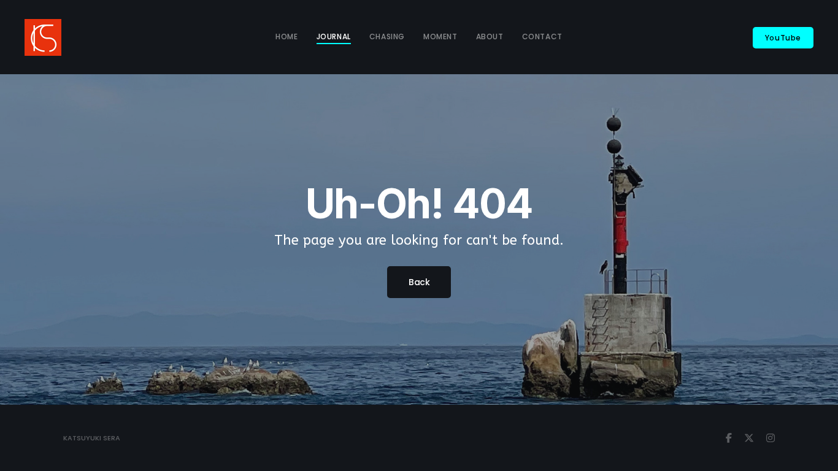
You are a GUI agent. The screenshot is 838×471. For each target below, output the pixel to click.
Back (419, 282)
